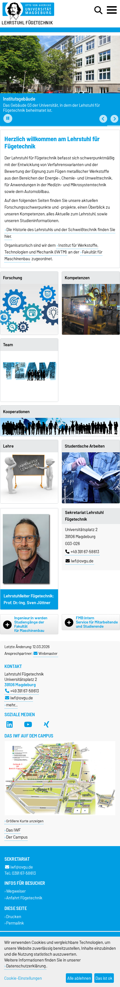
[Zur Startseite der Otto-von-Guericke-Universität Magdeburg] (36, 11)
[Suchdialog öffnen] (98, 10)
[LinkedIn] (9, 725)
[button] (103, 119)
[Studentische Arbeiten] (91, 477)
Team (8, 344)
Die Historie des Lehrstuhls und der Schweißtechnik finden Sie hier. (59, 233)
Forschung (12, 277)
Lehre (8, 446)
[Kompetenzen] (91, 309)
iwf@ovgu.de (82, 561)
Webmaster (48, 653)
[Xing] (47, 725)
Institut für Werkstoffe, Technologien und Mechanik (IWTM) (51, 248)
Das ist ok (103, 978)
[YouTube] (28, 725)
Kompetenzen (77, 277)
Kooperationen (16, 411)
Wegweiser (16, 891)
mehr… (12, 704)
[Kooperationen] (60, 427)
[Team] (29, 376)
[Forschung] (29, 309)
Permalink (15, 923)
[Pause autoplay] (7, 118)
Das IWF (13, 830)
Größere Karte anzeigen (25, 821)
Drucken (13, 916)
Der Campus (17, 837)
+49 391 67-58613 (85, 551)
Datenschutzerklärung (26, 965)
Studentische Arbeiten (85, 446)
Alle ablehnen (79, 978)
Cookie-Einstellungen (23, 978)
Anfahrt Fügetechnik (24, 898)
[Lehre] (29, 477)
